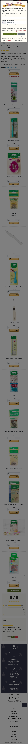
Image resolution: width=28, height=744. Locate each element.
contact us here (9, 40)
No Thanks (21, 34)
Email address (5, 16)
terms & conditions (21, 30)
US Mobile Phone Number (8, 20)
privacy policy (15, 31)
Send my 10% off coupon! (10, 34)
